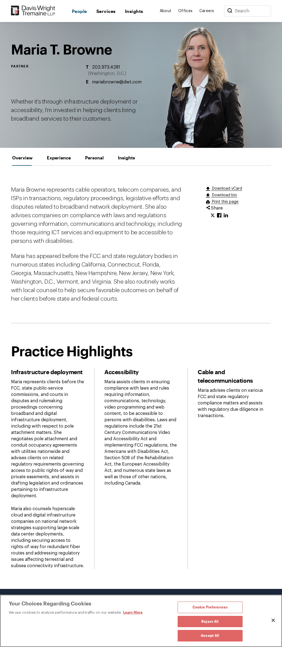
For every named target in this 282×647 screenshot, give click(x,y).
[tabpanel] (141, 377)
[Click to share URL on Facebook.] (219, 215)
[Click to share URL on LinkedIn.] (226, 215)
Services (106, 11)
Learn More (133, 612)
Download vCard (226, 189)
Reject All (210, 621)
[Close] (273, 620)
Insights (134, 11)
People (79, 11)
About (166, 11)
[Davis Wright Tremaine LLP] (33, 11)
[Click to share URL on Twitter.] (212, 215)
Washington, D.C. (107, 73)
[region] (141, 621)
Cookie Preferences (210, 607)
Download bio (224, 195)
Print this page (224, 202)
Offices (185, 11)
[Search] (229, 11)
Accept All (210, 635)
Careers (206, 11)
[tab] (22, 157)
